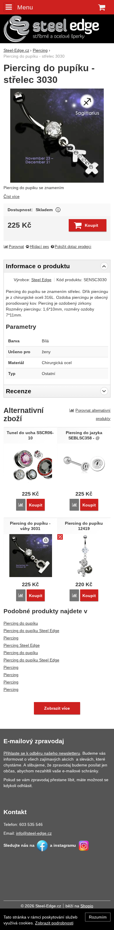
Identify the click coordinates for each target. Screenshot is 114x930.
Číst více (12, 196)
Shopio (86, 906)
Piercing (11, 638)
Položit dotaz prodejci (73, 247)
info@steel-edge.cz (34, 833)
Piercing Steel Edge (22, 645)
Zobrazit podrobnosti (54, 923)
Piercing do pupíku (21, 623)
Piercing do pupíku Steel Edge (31, 630)
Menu (25, 7)
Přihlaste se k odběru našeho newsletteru (42, 753)
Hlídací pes (39, 247)
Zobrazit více (58, 210)
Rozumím (98, 917)
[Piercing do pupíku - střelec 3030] (57, 136)
